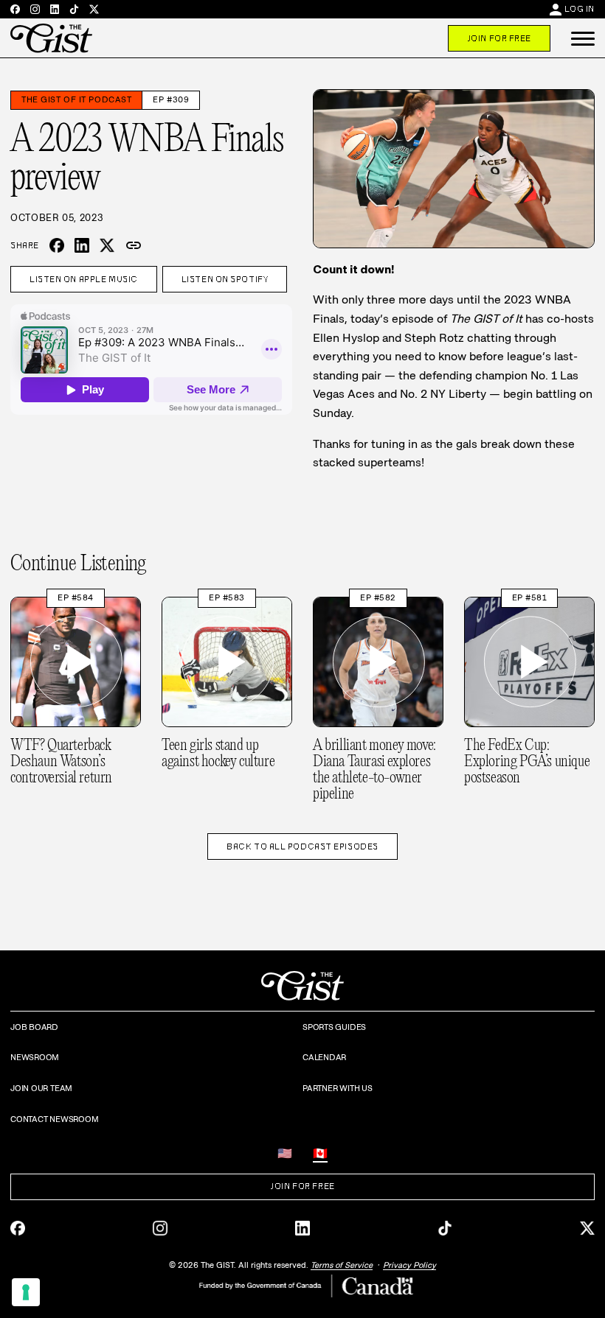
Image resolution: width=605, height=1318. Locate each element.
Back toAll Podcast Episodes (302, 846)
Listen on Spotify (225, 279)
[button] (583, 38)
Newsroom (34, 1057)
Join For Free (499, 38)
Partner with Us (337, 1088)
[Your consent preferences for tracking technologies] (26, 1292)
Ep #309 (171, 99)
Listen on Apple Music (84, 279)
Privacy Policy (409, 1265)
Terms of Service (342, 1265)
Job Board (34, 1027)
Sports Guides (334, 1027)
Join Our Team (41, 1088)
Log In (579, 8)
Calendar (324, 1057)
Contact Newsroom (54, 1119)
